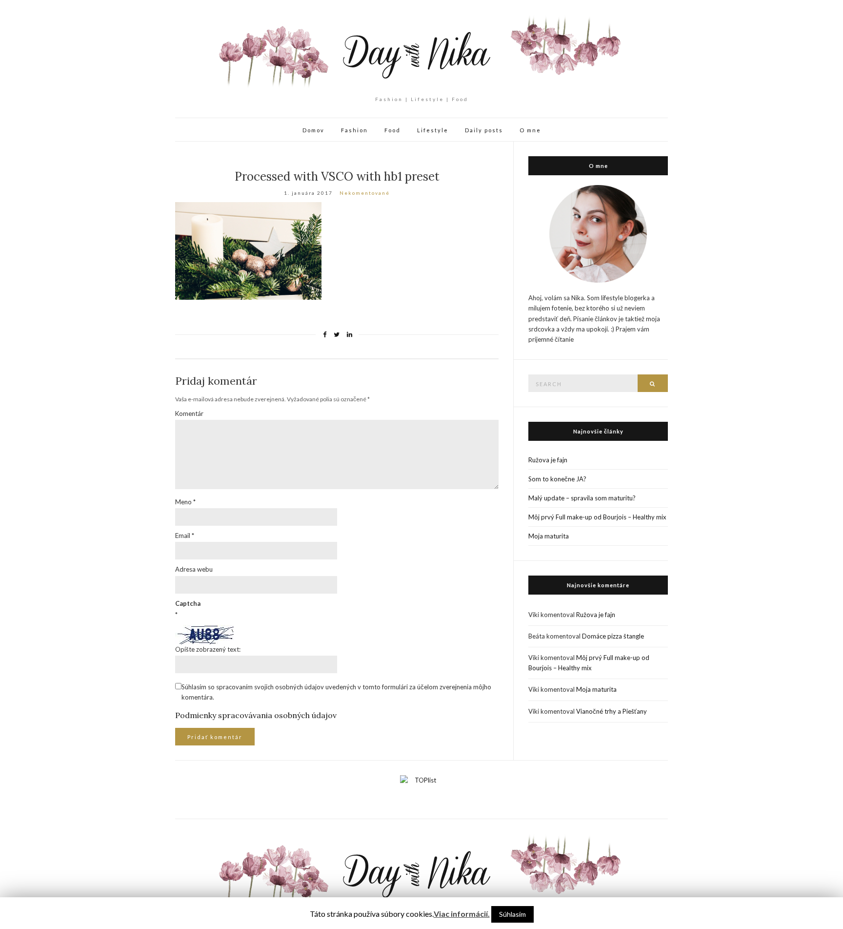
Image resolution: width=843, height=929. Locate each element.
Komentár (189, 413)
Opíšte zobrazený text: (208, 649)
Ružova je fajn (547, 460)
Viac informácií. (462, 913)
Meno (185, 502)
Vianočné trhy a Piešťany (611, 711)
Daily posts (484, 130)
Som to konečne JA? (557, 479)
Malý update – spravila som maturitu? (582, 498)
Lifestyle (432, 130)
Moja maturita (548, 536)
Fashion (354, 130)
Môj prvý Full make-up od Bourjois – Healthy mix (597, 517)
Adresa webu (194, 569)
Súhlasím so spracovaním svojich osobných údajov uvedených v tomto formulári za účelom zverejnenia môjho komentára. (336, 692)
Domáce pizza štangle (613, 636)
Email (184, 535)
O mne (530, 130)
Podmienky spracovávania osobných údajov (256, 715)
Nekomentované (365, 193)
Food (392, 130)
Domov (313, 130)
